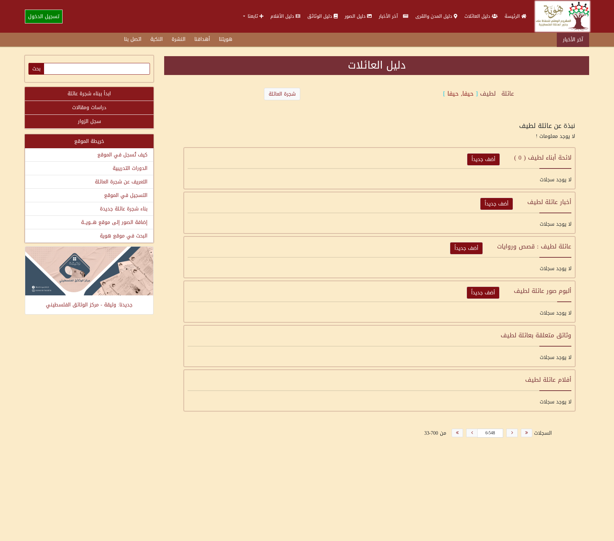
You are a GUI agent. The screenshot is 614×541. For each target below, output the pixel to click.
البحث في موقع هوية (123, 236)
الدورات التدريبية (130, 168)
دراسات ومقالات (89, 107)
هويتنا (225, 39)
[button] (253, 16)
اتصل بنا (132, 39)
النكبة (156, 39)
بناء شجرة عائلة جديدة (123, 209)
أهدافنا (202, 39)
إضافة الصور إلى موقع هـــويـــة (114, 222)
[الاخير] (457, 433)
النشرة (178, 39)
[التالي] (472, 433)
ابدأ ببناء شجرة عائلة (89, 93)
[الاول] (526, 433)
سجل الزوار (89, 121)
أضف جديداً (483, 159)
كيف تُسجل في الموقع (122, 155)
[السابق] (512, 433)
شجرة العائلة (282, 94)
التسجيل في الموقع (125, 195)
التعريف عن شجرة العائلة (121, 182)
